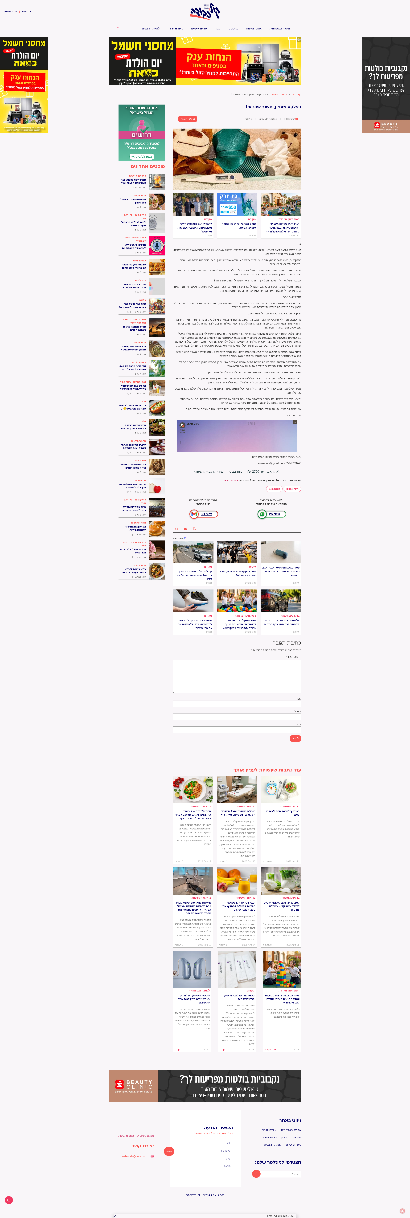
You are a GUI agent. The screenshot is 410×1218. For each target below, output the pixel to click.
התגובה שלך (293, 656)
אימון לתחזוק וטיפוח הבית (133, 382)
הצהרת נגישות (126, 1135)
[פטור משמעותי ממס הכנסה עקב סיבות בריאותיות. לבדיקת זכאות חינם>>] (281, 552)
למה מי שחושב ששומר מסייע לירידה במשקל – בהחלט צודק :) (281, 906)
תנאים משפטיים (145, 1135)
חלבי (143, 401)
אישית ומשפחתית (280, 28)
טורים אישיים (199, 28)
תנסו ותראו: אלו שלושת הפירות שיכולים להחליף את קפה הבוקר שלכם (238, 906)
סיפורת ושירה (175, 28)
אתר (298, 724)
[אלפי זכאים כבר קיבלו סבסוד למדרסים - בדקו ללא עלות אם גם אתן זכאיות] (193, 600)
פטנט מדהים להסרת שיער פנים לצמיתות (238, 997)
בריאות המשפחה (278, 94)
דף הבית (296, 94)
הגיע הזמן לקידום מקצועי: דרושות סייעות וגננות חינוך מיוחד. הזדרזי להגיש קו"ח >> (282, 228)
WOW (252, 566)
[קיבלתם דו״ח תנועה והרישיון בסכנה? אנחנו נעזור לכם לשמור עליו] (193, 552)
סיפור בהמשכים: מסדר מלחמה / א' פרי (134, 321)
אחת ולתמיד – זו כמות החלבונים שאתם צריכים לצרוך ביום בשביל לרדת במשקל (193, 815)
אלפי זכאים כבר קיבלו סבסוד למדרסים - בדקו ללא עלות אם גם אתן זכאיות (195, 624)
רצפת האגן (274, 488)
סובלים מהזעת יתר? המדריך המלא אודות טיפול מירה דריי (238, 813)
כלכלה (142, 300)
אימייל (298, 711)
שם (299, 699)
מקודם (252, 219)
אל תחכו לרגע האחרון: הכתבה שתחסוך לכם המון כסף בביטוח (281, 622)
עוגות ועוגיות (139, 260)
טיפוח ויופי (140, 460)
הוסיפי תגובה (187, 119)
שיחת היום (140, 480)
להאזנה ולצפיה (151, 28)
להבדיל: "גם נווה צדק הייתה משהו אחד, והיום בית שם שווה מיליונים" (194, 228)
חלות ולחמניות (138, 522)
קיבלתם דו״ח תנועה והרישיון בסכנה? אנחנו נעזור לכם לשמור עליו (193, 575)
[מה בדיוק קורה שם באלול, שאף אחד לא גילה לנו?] (237, 552)
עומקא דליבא (139, 362)
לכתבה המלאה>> (199, 990)
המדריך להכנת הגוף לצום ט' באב (282, 813)
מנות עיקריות (139, 195)
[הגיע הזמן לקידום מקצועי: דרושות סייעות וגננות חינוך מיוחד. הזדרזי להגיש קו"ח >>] (281, 204)
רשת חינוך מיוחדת (289, 219)
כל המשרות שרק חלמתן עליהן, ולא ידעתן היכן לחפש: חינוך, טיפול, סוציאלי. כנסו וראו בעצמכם (283, 1013)
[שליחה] (253, 1174)
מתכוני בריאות (138, 441)
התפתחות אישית (137, 176)
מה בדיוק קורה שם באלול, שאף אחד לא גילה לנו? (238, 573)
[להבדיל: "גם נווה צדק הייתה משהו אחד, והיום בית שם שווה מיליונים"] (193, 204)
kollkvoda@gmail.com (135, 1156)
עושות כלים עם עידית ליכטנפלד (135, 239)
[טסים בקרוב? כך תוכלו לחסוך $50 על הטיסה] (237, 204)
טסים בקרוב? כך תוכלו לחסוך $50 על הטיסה (239, 226)
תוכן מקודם (270, 1049)
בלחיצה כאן (231, 480)
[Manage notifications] (402, 1211)
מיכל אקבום (292, 488)
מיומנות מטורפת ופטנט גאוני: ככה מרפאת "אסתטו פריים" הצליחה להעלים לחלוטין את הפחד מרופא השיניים (193, 908)
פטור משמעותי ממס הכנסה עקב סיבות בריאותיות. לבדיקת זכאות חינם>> (280, 571)
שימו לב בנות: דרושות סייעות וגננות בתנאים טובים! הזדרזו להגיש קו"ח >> (282, 999)
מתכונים (233, 28)
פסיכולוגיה (140, 280)
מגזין (218, 28)
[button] (194, 528)
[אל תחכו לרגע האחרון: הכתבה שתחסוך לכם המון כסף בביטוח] (281, 600)
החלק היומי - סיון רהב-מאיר (134, 216)
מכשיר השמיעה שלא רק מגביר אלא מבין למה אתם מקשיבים (193, 999)
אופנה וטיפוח (254, 28)
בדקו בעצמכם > (290, 615)
